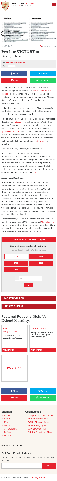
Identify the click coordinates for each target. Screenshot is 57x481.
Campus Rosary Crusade (40, 415)
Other (16, 269)
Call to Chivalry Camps (39, 422)
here (37, 172)
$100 (16, 263)
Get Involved (10, 428)
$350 (41, 263)
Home (7, 415)
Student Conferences (38, 418)
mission (18, 122)
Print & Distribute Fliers (40, 432)
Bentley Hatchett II (15, 62)
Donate (28, 285)
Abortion (12, 66)
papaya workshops (10, 131)
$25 (16, 256)
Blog (6, 422)
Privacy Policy (38, 477)
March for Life (47, 222)
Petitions (8, 432)
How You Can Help (37, 428)
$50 (41, 256)
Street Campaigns (37, 425)
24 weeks (41, 141)
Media (7, 425)
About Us (8, 418)
